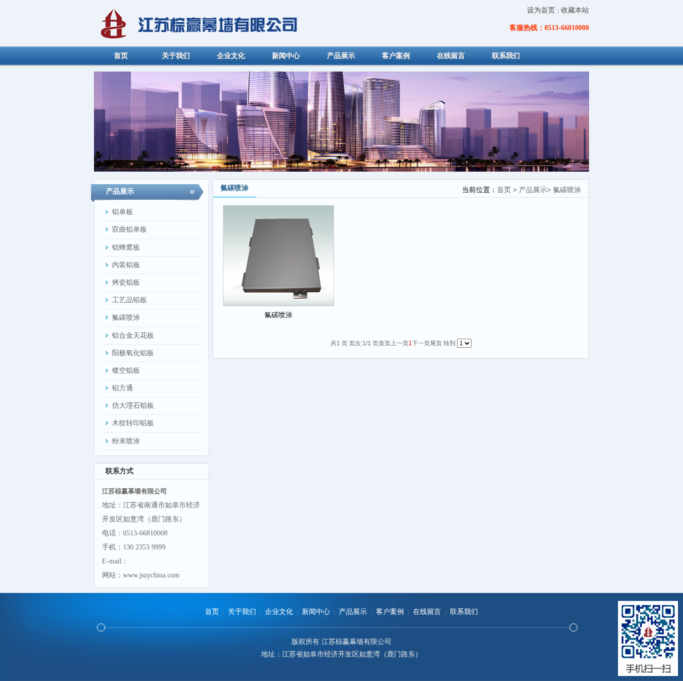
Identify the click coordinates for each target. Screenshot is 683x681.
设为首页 (541, 10)
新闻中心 (316, 611)
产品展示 (533, 190)
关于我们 (242, 611)
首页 (504, 190)
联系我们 (464, 611)
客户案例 (390, 611)
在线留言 (427, 611)
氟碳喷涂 (567, 190)
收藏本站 (575, 10)
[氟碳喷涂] (278, 255)
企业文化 (279, 611)
